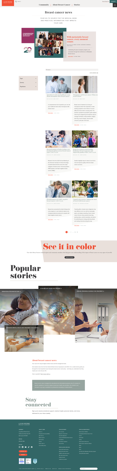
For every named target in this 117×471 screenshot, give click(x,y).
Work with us (41, 435)
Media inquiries (42, 437)
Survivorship (61, 443)
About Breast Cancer (61, 5)
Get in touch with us (45, 374)
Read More (70, 56)
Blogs (80, 445)
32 (75, 232)
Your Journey (61, 431)
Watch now (69, 257)
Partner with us (42, 443)
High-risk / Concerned (63, 433)
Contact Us (23, 451)
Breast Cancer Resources (84, 441)
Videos (80, 439)
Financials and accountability (44, 433)
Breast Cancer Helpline (83, 431)
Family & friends (62, 457)
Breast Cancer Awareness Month (85, 443)
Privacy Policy (40, 468)
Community (44, 5)
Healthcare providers (63, 459)
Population (23, 86)
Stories (77, 5)
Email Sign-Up (105, 1)
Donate (113, 1)
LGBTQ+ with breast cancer (64, 453)
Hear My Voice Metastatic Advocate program (87, 451)
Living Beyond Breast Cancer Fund (85, 433)
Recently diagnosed (62, 435)
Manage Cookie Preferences (64, 468)
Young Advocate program (84, 453)
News (80, 447)
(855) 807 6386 (21, 441)
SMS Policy (54, 468)
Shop (80, 449)
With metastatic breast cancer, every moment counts (77, 39)
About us (40, 431)
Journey (22, 82)
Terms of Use (48, 468)
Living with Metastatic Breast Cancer (66, 437)
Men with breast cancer (63, 455)
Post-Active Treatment (63, 441)
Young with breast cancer (64, 449)
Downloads (81, 437)
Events (80, 435)
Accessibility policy (42, 445)
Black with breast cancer (63, 451)
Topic (21, 78)
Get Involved (41, 439)
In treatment (61, 439)
